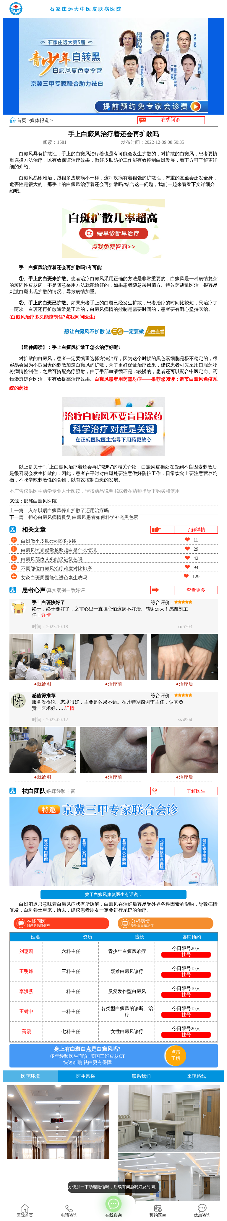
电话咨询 (69, 1215)
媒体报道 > (41, 120)
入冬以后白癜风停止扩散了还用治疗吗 (68, 510)
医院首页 (25, 1215)
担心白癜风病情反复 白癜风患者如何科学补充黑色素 (83, 517)
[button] (109, 109)
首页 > (23, 120)
